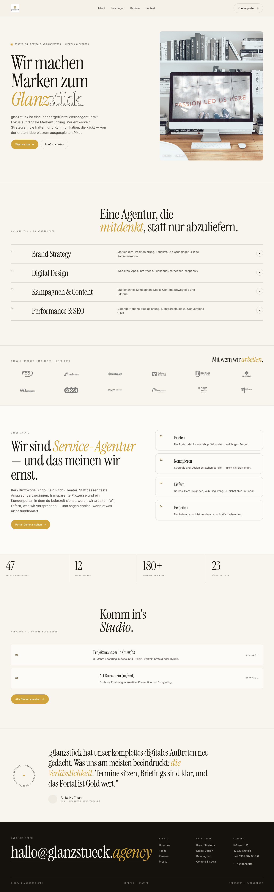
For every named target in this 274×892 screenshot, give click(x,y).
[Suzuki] (246, 373)
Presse (163, 861)
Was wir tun (24, 144)
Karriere (135, 8)
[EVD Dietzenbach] (27, 390)
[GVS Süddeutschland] (115, 390)
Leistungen (117, 8)
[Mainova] (71, 373)
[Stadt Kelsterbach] (246, 390)
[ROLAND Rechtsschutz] (202, 373)
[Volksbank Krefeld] (158, 373)
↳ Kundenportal (243, 863)
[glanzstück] (15, 8)
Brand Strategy (205, 845)
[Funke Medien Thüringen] (202, 390)
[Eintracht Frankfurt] (115, 373)
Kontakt (150, 8)
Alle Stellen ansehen (30, 699)
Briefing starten (54, 144)
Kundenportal (248, 8)
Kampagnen (203, 856)
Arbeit (101, 8)
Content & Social (206, 861)
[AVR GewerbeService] (158, 390)
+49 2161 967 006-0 (246, 856)
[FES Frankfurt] (27, 373)
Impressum (235, 883)
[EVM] (71, 390)
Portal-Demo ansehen (30, 524)
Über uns (164, 845)
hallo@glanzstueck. (81, 852)
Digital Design (204, 850)
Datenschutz (255, 883)
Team (162, 850)
